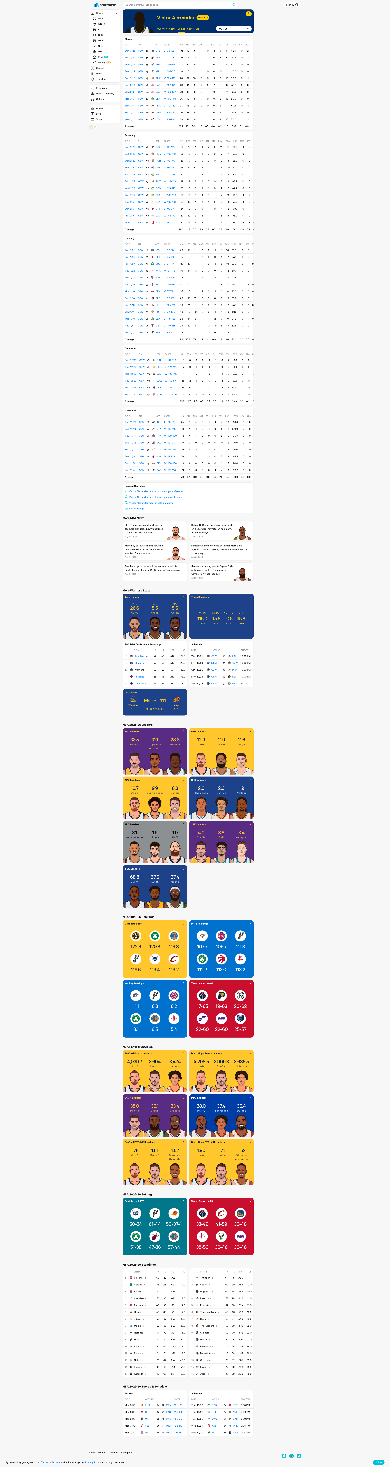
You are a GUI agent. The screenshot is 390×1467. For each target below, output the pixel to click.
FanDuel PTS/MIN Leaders (140, 1142)
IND (159, 422)
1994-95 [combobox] (223, 28)
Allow (379, 1462)
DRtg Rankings (199, 923)
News (99, 73)
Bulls (136, 1353)
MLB (100, 18)
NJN (158, 277)
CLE (158, 298)
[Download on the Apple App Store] (284, 1456)
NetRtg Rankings (134, 983)
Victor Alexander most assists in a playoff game (156, 491)
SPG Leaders (198, 780)
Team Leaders (133, 597)
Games (181, 28)
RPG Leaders (198, 731)
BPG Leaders (132, 824)
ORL (158, 50)
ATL (158, 222)
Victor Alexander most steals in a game (151, 503)
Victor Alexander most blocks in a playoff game (155, 497)
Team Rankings (200, 597)
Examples (101, 88)
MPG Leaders (199, 1097)
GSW (214, 656)
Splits (190, 28)
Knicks (137, 1291)
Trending (113, 1452)
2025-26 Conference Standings (143, 644)
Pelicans (139, 676)
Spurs (203, 1284)
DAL (159, 360)
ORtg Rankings (133, 923)
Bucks (137, 1346)
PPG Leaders (132, 731)
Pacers (138, 1367)
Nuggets (205, 1291)
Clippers (139, 663)
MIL (158, 71)
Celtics (138, 1284)
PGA (100, 57)
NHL (100, 46)
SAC (158, 284)
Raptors (138, 1305)
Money (101, 62)
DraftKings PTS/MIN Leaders (208, 1142)
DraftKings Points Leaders (206, 1053)
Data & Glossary (105, 93)
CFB (100, 35)
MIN (234, 683)
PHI (158, 64)
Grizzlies (205, 1360)
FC (99, 29)
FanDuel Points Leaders (138, 1053)
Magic (137, 1325)
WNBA (101, 24)
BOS (158, 188)
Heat (137, 1339)
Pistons (138, 1277)
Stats (172, 28)
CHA (158, 112)
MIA (158, 57)
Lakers (204, 1298)
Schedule (196, 644)
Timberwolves (208, 1312)
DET (147, 1432)
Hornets (138, 1332)
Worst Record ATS (202, 1201)
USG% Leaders (133, 1097)
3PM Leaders (198, 824)
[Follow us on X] (299, 1456)
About (99, 108)
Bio (197, 28)
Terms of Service (50, 1462)
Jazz (203, 1373)
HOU (158, 153)
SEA (158, 98)
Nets (136, 1360)
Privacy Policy (93, 1462)
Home (92, 1452)
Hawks (137, 1312)
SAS (158, 147)
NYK (158, 250)
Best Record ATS (134, 1201)
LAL (158, 305)
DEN (158, 202)
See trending (136, 508)
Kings (203, 1367)
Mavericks (140, 683)
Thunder (205, 1277)
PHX (158, 78)
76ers (137, 1319)
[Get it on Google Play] (291, 1456)
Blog (98, 113)
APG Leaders (132, 780)
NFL (100, 51)
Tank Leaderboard (202, 983)
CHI (158, 208)
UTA (158, 119)
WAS (158, 270)
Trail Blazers (141, 656)
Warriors (203, 17)
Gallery (100, 99)
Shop (99, 119)
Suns (176, 705)
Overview (162, 28)
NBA (100, 40)
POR (158, 160)
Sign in (290, 4)
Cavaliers (139, 1298)
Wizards (138, 1373)
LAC (158, 85)
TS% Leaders (132, 868)
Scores (100, 68)
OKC (168, 1432)
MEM (214, 663)
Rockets (204, 1305)
